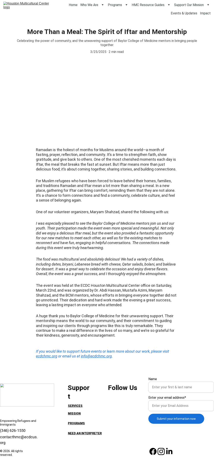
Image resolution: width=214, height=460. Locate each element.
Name (152, 379)
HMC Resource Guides (148, 5)
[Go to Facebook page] (153, 451)
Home (73, 5)
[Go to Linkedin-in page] (169, 451)
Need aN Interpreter (85, 433)
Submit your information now (176, 418)
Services (75, 405)
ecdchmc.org (46, 356)
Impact (205, 13)
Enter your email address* (167, 398)
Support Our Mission (189, 5)
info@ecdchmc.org (96, 356)
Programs (115, 5)
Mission (74, 413)
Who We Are (89, 5)
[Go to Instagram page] (161, 451)
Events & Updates (184, 13)
